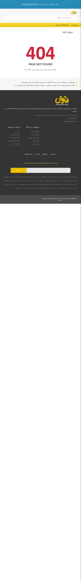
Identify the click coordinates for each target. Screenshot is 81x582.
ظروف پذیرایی (35, 134)
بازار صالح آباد (28, 154)
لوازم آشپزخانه (35, 131)
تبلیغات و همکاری (15, 134)
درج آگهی (45, 154)
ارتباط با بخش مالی (15, 137)
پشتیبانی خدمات (15, 144)
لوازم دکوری (35, 141)
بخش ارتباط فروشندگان (13, 141)
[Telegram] (38, 149)
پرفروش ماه (35, 144)
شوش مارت (74, 25)
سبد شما (53, 154)
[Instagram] (42, 149)
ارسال (18, 170)
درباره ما (17, 131)
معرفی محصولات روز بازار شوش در (40, 4)
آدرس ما (37, 154)
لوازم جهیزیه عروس (33, 137)
